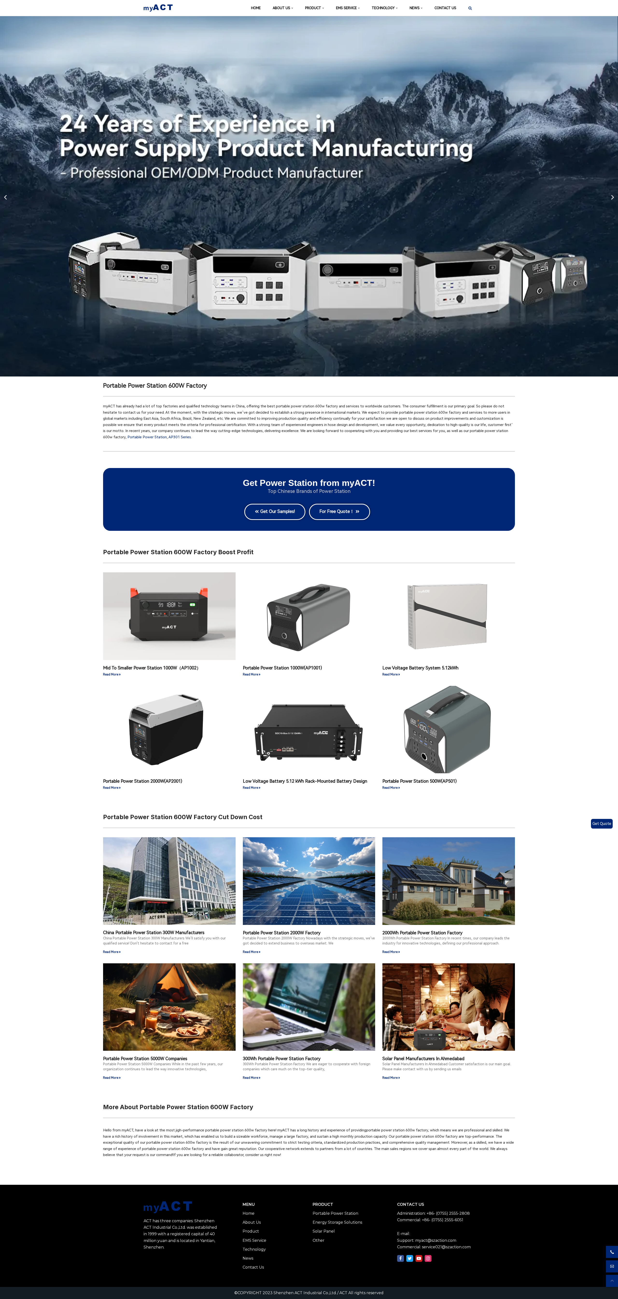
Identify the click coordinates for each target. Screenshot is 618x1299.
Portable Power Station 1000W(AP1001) (282, 667)
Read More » (111, 674)
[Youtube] (418, 1258)
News (248, 1258)
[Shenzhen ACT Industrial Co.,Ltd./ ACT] (158, 8)
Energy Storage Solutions (337, 1222)
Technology (254, 1249)
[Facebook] (400, 1258)
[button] (5, 197)
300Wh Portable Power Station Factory (282, 1058)
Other (318, 1240)
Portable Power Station (147, 437)
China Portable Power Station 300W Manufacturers (153, 932)
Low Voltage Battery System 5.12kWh (420, 667)
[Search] (470, 8)
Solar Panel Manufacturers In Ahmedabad (423, 1058)
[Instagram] (428, 1258)
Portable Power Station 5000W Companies (145, 1058)
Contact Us (253, 1267)
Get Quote (601, 823)
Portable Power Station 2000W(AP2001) (142, 781)
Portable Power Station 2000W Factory (282, 932)
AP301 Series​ (180, 437)
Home (248, 1213)
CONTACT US (445, 8)
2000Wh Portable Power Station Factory (422, 932)
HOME (256, 8)
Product (251, 1231)
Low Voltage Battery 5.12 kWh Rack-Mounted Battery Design (305, 781)
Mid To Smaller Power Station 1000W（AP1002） (152, 667)
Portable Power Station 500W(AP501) (419, 781)
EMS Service (254, 1240)
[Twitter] (409, 1258)
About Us (252, 1222)
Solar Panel (324, 1231)
